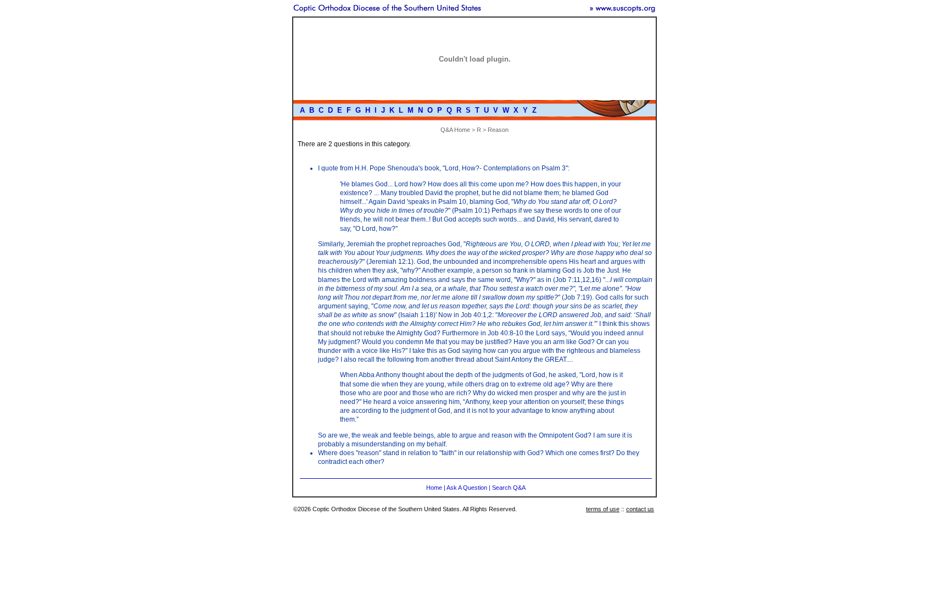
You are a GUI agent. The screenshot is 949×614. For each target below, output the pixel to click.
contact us (640, 509)
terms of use (602, 509)
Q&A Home (455, 129)
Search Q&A (509, 487)
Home (434, 487)
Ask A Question (466, 487)
